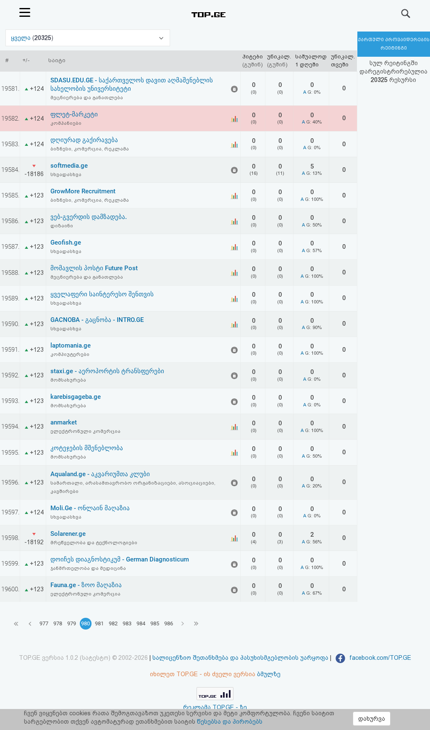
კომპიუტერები (69, 354)
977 (43, 623)
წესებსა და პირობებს (229, 721)
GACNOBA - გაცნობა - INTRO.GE (97, 320)
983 (127, 623)
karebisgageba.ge (75, 397)
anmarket (63, 422)
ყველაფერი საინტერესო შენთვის (102, 294)
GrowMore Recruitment (82, 191)
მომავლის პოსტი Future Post (94, 268)
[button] (87, 37)
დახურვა (371, 718)
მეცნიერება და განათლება (86, 97)
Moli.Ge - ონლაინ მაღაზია (90, 508)
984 (140, 623)
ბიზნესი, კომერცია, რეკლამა (89, 149)
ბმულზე (269, 674)
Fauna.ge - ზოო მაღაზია (86, 585)
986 (168, 623)
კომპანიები (65, 123)
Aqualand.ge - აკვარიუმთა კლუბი (100, 474)
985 (154, 623)
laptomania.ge (70, 345)
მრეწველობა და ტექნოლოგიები (93, 543)
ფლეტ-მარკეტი (74, 114)
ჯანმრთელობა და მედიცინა (88, 568)
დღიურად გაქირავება (84, 140)
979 (71, 623)
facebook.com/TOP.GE (379, 657)
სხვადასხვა (65, 174)
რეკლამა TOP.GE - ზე (215, 707)
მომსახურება (68, 380)
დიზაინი (61, 226)
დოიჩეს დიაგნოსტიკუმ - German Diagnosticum (119, 559)
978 (57, 623)
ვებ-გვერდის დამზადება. (88, 217)
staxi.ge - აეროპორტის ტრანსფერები (107, 371)
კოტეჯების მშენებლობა (86, 448)
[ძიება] (406, 13)
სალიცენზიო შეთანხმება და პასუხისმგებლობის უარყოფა (240, 657)
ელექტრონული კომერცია (85, 431)
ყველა (21, 37)
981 (99, 623)
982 (113, 623)
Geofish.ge (65, 242)
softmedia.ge (69, 165)
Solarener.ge (68, 534)
